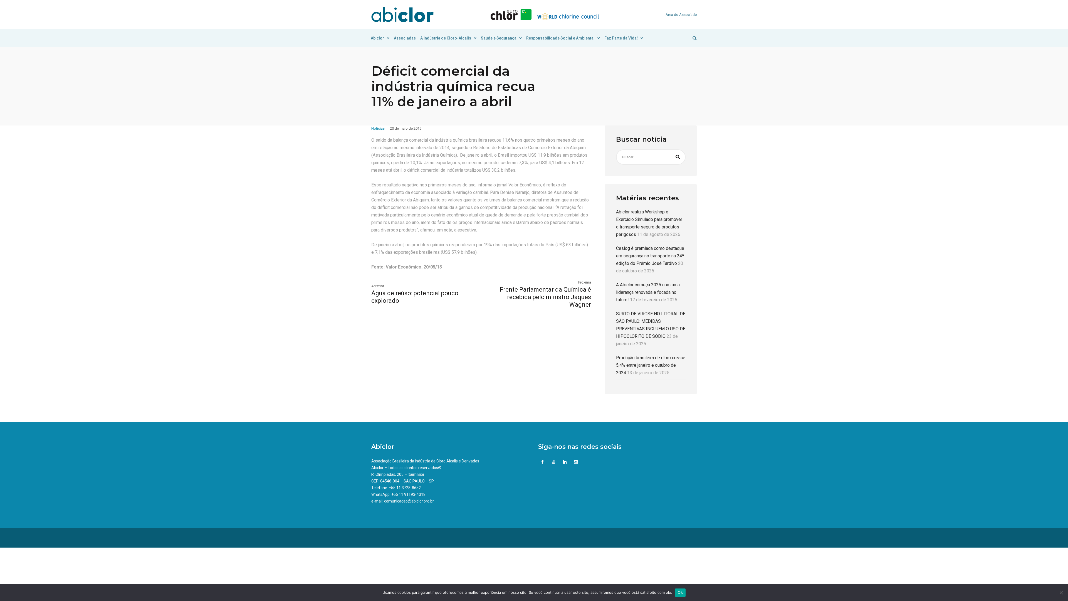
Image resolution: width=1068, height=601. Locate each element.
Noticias (378, 128)
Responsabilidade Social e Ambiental (560, 38)
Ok (680, 592)
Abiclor (377, 38)
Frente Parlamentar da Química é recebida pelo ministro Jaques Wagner (545, 297)
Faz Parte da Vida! (621, 38)
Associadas (405, 38)
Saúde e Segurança (498, 38)
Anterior (377, 286)
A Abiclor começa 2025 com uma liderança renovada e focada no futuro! (648, 292)
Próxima (584, 282)
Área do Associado (681, 15)
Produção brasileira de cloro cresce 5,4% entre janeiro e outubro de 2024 (650, 365)
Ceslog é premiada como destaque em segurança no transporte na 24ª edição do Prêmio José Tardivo (650, 256)
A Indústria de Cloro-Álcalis (445, 38)
